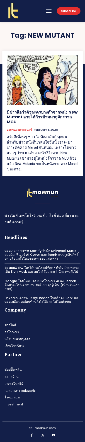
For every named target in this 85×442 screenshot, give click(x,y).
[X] (42, 435)
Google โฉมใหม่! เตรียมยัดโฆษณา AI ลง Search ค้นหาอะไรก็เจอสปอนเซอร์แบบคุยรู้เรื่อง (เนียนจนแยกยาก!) (42, 285)
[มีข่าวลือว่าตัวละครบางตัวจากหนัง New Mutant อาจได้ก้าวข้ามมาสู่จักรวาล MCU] (42, 80)
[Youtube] (53, 435)
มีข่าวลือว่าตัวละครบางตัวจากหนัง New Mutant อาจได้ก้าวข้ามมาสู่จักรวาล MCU (42, 117)
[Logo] (13, 10)
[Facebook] (31, 435)
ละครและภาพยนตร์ (19, 130)
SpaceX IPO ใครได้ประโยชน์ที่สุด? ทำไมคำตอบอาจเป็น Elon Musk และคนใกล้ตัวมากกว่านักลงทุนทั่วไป (42, 269)
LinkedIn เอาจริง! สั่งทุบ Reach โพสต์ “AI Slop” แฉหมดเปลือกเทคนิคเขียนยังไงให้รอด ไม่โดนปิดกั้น (41, 300)
